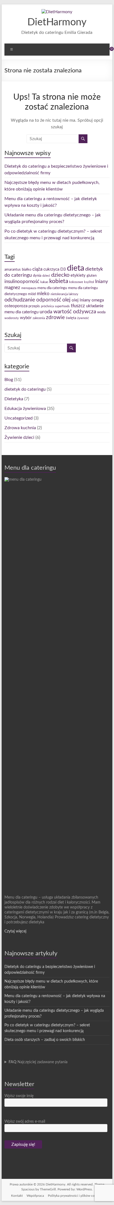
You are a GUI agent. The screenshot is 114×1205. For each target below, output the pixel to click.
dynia (37, 276)
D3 (63, 269)
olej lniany (81, 300)
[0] (108, 51)
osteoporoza (15, 306)
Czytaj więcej (15, 931)
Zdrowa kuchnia (20, 428)
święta (71, 318)
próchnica (47, 306)
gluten (92, 276)
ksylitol (89, 282)
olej (66, 300)
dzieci (46, 275)
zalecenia (39, 318)
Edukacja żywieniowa (25, 408)
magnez (12, 287)
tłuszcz (78, 306)
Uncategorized (18, 418)
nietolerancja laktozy (64, 294)
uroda (46, 311)
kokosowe (76, 282)
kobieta (58, 281)
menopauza (28, 288)
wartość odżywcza (74, 311)
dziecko (60, 275)
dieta (75, 268)
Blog (8, 379)
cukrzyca (51, 269)
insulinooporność (21, 281)
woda (101, 312)
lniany (101, 281)
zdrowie (55, 317)
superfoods (62, 306)
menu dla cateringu (52, 288)
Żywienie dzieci (19, 437)
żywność (83, 318)
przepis (34, 306)
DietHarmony (57, 22)
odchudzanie (19, 300)
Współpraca (35, 1195)
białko (26, 269)
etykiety (78, 275)
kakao (44, 282)
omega (98, 300)
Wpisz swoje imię (18, 1096)
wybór (26, 318)
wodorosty (11, 318)
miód (32, 294)
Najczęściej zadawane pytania (38, 1062)
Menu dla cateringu (30, 468)
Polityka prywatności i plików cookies (75, 1195)
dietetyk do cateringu (25, 389)
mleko (43, 294)
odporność (48, 300)
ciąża (37, 269)
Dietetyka (13, 399)
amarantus (12, 269)
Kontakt (17, 1195)
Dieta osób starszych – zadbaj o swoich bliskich (44, 1040)
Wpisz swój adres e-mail (24, 1122)
